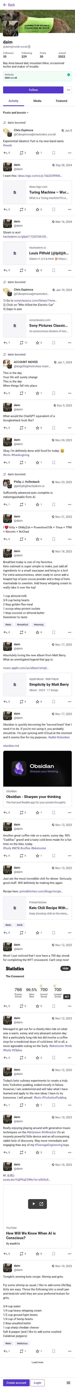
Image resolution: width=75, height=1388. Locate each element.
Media (37, 101)
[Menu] (68, 89)
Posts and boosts (14, 112)
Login (37, 1383)
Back (11, 5)
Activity (13, 101)
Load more (37, 1362)
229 (24, 56)
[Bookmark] (53, 153)
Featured (61, 101)
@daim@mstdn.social (15, 46)
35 (5, 56)
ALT (67, 996)
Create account (16, 1383)
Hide (65, 968)
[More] (69, 153)
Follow (33, 90)
